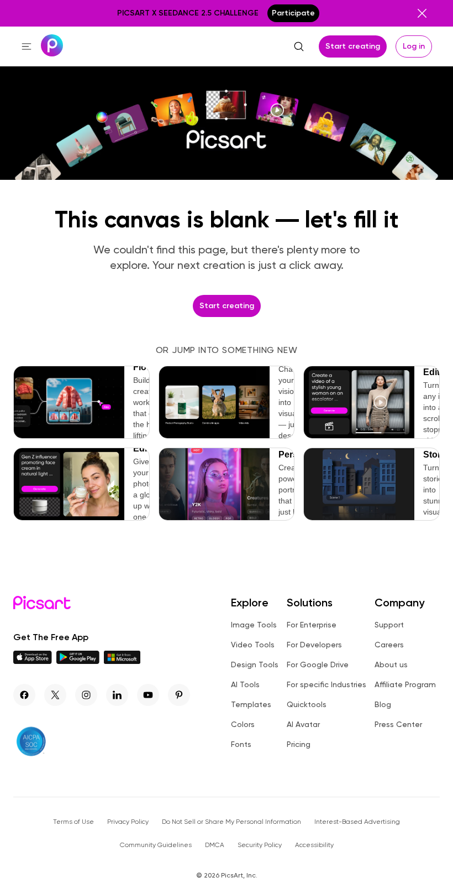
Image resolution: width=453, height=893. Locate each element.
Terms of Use (73, 821)
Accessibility (314, 845)
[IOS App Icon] (32, 661)
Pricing (298, 744)
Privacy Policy (128, 821)
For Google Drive (318, 664)
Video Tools (253, 644)
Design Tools (254, 664)
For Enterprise (311, 624)
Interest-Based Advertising (357, 821)
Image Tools (254, 624)
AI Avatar (303, 724)
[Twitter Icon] (55, 695)
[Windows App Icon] (122, 661)
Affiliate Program (405, 684)
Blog (383, 704)
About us (391, 664)
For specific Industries (326, 684)
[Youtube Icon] (148, 695)
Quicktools (306, 704)
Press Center (398, 724)
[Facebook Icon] (24, 695)
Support (389, 624)
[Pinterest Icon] (179, 695)
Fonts (241, 744)
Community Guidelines (156, 845)
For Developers (314, 644)
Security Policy (260, 845)
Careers (389, 644)
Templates (251, 704)
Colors (243, 724)
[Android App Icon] (77, 661)
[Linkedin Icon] (117, 695)
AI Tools (245, 684)
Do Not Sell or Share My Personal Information (231, 821)
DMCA (214, 845)
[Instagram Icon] (86, 695)
